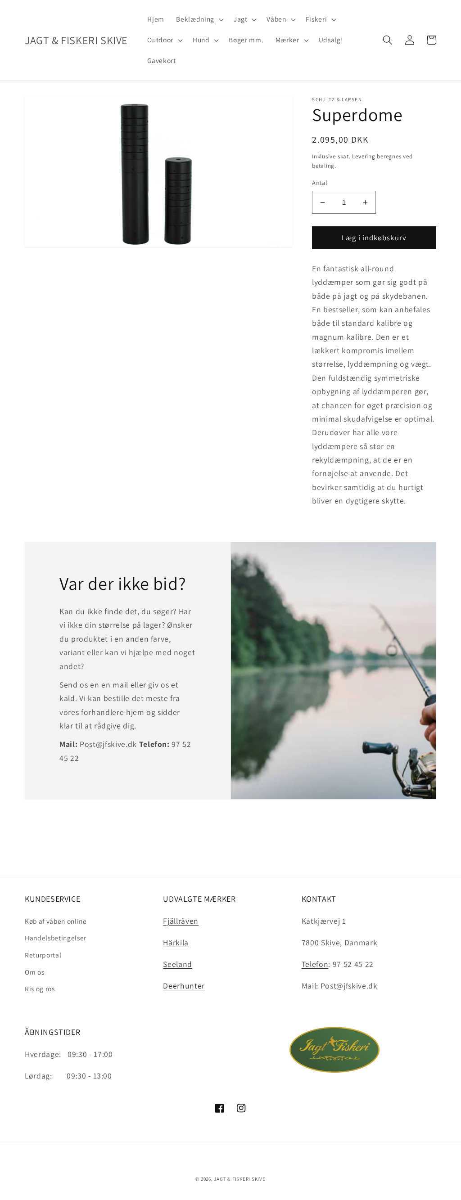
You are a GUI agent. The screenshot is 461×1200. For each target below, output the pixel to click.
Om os (34, 971)
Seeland (177, 964)
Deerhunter (184, 985)
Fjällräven (181, 921)
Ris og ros (40, 988)
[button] (198, 19)
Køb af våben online (56, 921)
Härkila (176, 942)
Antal (319, 182)
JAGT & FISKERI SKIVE (239, 1179)
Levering (363, 156)
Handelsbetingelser (55, 937)
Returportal (43, 954)
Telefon (315, 964)
